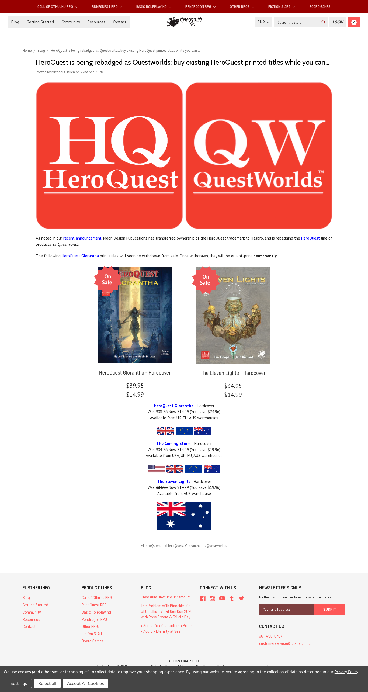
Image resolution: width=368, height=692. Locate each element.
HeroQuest (310, 238)
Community (70, 22)
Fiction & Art (279, 6)
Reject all (47, 683)
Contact (119, 22)
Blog (15, 22)
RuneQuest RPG (105, 6)
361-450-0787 (270, 635)
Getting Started (40, 22)
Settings (19, 683)
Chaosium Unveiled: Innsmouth (166, 596)
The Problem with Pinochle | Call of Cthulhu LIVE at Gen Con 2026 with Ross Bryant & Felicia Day (167, 611)
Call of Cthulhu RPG (55, 6)
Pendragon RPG (198, 6)
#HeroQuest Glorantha (182, 545)
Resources (96, 22)
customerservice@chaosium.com (287, 643)
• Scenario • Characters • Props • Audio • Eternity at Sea (167, 628)
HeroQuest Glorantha (80, 255)
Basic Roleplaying (152, 6)
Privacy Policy (346, 671)
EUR (262, 22)
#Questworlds (215, 545)
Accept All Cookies (85, 683)
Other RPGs (240, 6)
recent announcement (82, 238)
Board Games (320, 6)
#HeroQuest (151, 545)
